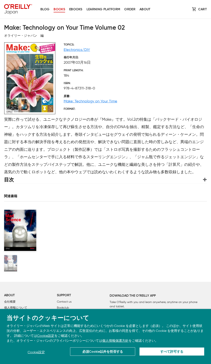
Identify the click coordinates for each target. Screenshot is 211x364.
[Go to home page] (18, 9)
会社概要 (10, 301)
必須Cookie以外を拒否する (102, 351)
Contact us (64, 301)
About (145, 9)
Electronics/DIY (77, 49)
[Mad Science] (10, 263)
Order (129, 9)
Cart (202, 9)
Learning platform (103, 9)
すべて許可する (171, 351)
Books (59, 9)
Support (64, 295)
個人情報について (15, 307)
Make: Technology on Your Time (90, 101)
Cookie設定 (45, 336)
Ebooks (75, 9)
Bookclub (63, 307)
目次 (9, 179)
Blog (44, 9)
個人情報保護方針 (115, 341)
